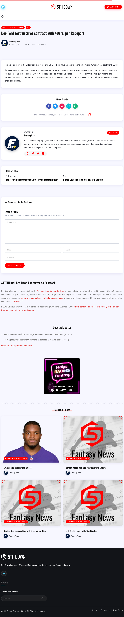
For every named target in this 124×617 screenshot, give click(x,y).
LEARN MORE (17, 301)
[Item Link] (31, 439)
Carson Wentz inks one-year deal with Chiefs (86, 467)
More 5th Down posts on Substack (16, 346)
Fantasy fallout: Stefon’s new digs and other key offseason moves (33, 334)
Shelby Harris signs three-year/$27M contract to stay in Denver (32, 179)
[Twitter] (3, 7)
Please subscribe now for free (50, 291)
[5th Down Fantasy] (61, 7)
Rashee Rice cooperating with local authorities (25, 531)
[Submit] (42, 598)
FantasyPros (14, 42)
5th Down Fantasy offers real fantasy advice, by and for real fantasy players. (35, 565)
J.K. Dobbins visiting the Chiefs (17, 467)
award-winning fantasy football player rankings (42, 298)
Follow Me (113, 132)
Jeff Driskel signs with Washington (81, 531)
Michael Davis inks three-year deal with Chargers (83, 179)
